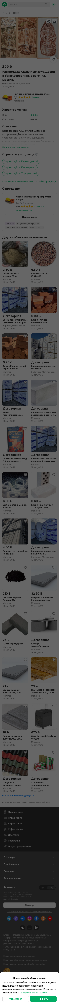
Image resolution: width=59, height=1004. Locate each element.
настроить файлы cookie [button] (33, 992)
